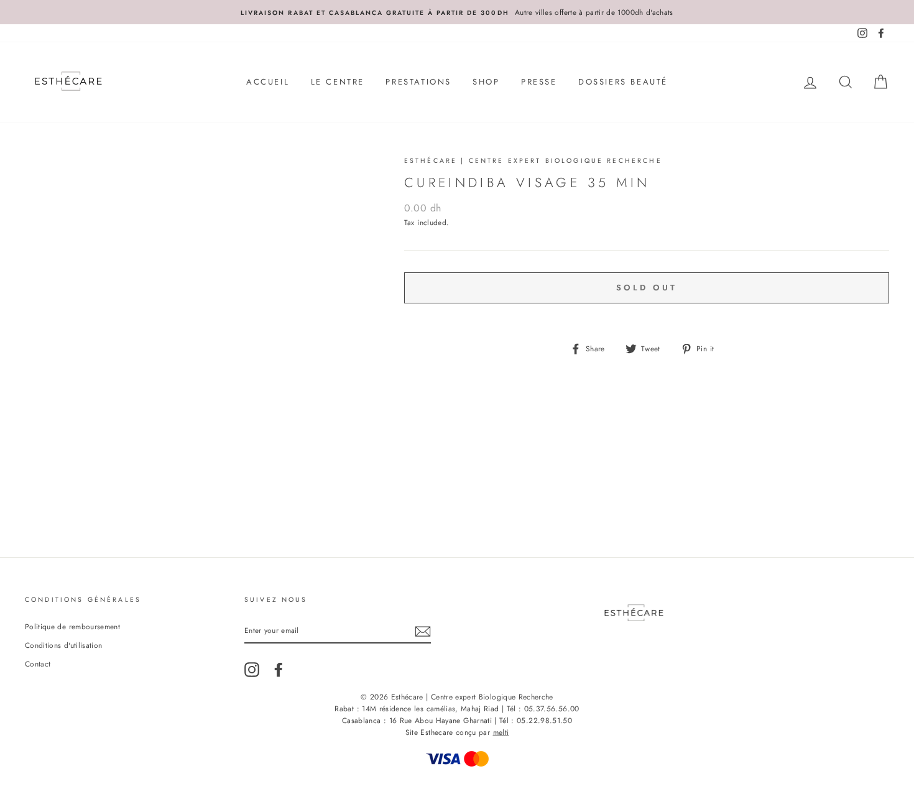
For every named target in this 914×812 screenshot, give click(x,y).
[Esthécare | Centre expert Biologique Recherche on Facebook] (278, 669)
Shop (486, 82)
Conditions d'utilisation (63, 645)
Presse (539, 82)
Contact (37, 663)
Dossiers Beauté (623, 82)
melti (501, 732)
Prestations (418, 82)
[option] (457, 12)
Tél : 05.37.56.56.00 (543, 708)
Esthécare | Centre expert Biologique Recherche (533, 160)
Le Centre (337, 82)
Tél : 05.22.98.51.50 (535, 720)
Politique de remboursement (72, 626)
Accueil (267, 82)
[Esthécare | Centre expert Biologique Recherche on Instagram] (251, 669)
